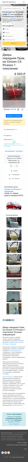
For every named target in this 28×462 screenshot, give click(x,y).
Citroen (7, 189)
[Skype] (13, 320)
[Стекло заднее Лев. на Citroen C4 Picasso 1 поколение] (14, 284)
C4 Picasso (16, 189)
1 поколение (12, 190)
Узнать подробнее (14, 424)
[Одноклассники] (11, 320)
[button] (4, 92)
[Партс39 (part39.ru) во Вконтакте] (2, 452)
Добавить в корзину (14, 116)
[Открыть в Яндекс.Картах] (14, 166)
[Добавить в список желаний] (22, 109)
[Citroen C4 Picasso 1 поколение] (13, 204)
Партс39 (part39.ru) (9, 2)
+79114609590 (15, 174)
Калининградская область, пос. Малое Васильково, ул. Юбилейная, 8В (14, 159)
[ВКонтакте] (9, 320)
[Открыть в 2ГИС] (17, 166)
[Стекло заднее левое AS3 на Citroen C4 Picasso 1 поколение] (14, 296)
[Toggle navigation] (24, 2)
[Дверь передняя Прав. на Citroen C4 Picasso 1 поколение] (14, 222)
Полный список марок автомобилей (16, 445)
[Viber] (7, 320)
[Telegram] (3, 320)
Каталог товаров (22, 442)
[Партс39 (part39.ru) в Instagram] (5, 452)
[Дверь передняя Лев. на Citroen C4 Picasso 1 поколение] (14, 247)
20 (9, 14)
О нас (25, 449)
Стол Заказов (15, 178)
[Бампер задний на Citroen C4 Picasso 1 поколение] (14, 259)
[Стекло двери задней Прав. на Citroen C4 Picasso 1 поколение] (14, 308)
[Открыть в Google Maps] (11, 166)
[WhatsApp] (5, 320)
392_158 (13, 109)
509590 (15, 171)
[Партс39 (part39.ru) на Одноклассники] (8, 452)
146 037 (13, 19)
